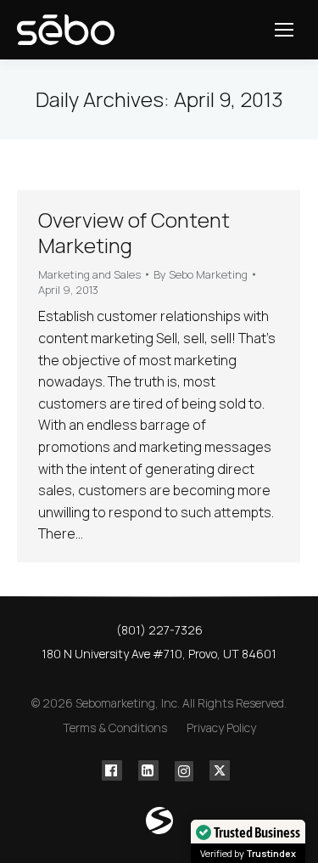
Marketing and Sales (89, 274)
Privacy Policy (221, 728)
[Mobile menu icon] (284, 30)
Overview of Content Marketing (134, 232)
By (200, 274)
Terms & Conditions (115, 728)
